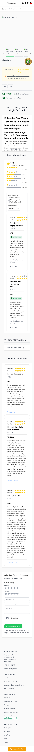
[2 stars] (8, 588)
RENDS (6, 742)
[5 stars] (17, 588)
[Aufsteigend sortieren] (22, 208)
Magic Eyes (7, 728)
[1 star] (5, 588)
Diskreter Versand (9, 708)
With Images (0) (15, 200)
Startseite (4, 9)
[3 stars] (11, 588)
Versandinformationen (10, 681)
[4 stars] (14, 588)
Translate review (12, 412)
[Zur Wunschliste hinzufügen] (5, 86)
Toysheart (7, 731)
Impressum (7, 698)
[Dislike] (15, 266)
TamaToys (7, 735)
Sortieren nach (12, 205)
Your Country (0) (15, 197)
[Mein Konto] (26, 3)
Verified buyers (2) (15, 202)
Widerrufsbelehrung (10, 716)
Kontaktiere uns (8, 678)
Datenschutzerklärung (10, 712)
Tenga (5, 738)
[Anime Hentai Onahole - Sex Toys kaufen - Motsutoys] (12, 3)
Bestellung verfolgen (10, 701)
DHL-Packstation (9, 689)
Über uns (6, 705)
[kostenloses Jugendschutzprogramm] (11, 718)
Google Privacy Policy (10, 632)
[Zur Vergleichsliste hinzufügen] (10, 86)
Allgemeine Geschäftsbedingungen (14, 685)
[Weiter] (31, 53)
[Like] (11, 266)
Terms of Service (24, 632)
